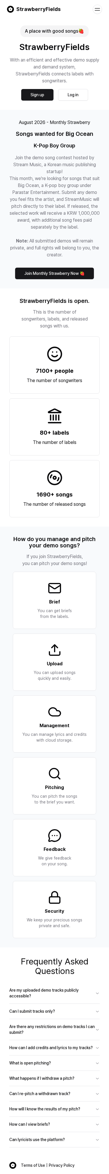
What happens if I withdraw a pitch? (41, 1078)
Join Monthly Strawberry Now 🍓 (54, 273)
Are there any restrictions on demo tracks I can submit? (52, 1029)
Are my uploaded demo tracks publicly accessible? (44, 993)
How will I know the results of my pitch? (44, 1109)
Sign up (37, 94)
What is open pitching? (30, 1063)
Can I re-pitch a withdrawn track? (39, 1093)
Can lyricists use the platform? (37, 1139)
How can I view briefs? (29, 1124)
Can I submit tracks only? (32, 1011)
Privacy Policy (62, 1165)
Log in (73, 94)
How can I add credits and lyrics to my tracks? (51, 1047)
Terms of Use (33, 1165)
